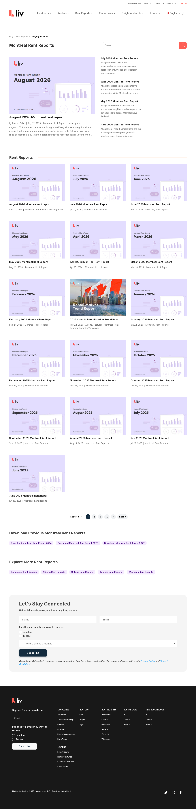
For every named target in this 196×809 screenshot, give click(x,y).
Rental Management (66, 734)
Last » (122, 516)
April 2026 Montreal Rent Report (120, 124)
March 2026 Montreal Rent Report (151, 261)
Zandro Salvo (18, 123)
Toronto (83, 328)
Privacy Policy (147, 661)
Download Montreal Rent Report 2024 (31, 543)
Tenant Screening (65, 720)
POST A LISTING (164, 3)
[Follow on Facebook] (181, 792)
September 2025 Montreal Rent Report (32, 438)
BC (125, 715)
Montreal (47, 123)
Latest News (63, 752)
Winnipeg (106, 739)
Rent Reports (82, 13)
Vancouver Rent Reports (24, 572)
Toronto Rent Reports (111, 572)
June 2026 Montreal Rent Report (120, 81)
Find (81, 715)
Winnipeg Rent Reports (141, 572)
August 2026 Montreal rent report (36, 117)
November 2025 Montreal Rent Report (93, 380)
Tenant (26, 636)
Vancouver (94, 328)
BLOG (184, 3)
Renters (62, 13)
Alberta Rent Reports (54, 572)
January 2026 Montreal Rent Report (152, 319)
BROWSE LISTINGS (138, 3)
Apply (82, 720)
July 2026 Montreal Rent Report (119, 58)
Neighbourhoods (131, 13)
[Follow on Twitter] (166, 792)
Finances (61, 729)
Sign (81, 724)
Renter (19, 739)
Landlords (43, 13)
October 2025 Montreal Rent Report (152, 380)
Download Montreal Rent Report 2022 (124, 543)
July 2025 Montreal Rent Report (150, 438)
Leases (60, 724)
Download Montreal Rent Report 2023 (78, 543)
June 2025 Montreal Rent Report (28, 495)
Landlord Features (65, 762)
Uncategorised (75, 123)
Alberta (88, 324)
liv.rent (154, 13)
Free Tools (62, 739)
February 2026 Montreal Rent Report (31, 319)
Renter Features (64, 757)
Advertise (61, 715)
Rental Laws (106, 13)
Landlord (27, 632)
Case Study (62, 767)
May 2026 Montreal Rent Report (119, 101)
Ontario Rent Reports (82, 572)
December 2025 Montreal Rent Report (32, 380)
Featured (98, 324)
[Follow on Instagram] (173, 792)
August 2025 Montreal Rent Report (91, 438)
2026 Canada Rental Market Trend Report (95, 319)
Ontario (105, 720)
